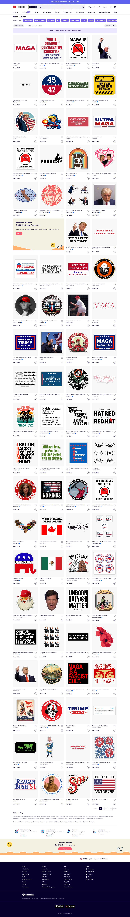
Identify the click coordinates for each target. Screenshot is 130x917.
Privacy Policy (35, 898)
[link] (28, 20)
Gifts (115, 12)
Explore (15, 12)
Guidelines (67, 876)
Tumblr (90, 877)
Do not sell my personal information (48, 898)
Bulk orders (25, 887)
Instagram (91, 869)
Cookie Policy (61, 898)
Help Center (67, 874)
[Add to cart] (35, 68)
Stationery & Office (104, 12)
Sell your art (45, 879)
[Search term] (82, 6)
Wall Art (57, 12)
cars (21, 818)
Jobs (43, 882)
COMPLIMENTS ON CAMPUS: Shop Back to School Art (65, 1)
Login (24, 882)
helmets (30, 818)
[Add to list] (35, 64)
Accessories (91, 12)
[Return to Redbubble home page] (20, 7)
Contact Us (67, 884)
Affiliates (44, 876)
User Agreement (26, 898)
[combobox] (57, 7)
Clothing (26, 12)
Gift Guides (25, 869)
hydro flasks (42, 818)
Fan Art (24, 871)
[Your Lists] (111, 7)
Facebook (91, 871)
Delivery (66, 869)
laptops (88, 816)
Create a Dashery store (48, 887)
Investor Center (46, 871)
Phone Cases (47, 12)
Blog (23, 876)
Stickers (37, 12)
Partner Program (46, 874)
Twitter (90, 874)
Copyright (67, 882)
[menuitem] (15, 12)
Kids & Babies (80, 12)
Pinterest (90, 879)
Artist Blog (45, 884)
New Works (25, 874)
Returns (66, 871)
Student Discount (27, 879)
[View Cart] (115, 7)
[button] (65, 1)
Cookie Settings (68, 887)
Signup (24, 884)
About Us (44, 869)
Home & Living (68, 12)
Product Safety (68, 879)
